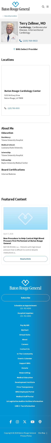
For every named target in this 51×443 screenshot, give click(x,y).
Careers (24, 344)
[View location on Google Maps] (27, 77)
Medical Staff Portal (24, 396)
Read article (25, 235)
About (24, 339)
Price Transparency (25, 387)
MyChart (24, 330)
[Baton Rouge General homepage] (21, 6)
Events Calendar (25, 358)
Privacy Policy (26, 436)
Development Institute (25, 382)
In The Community (25, 353)
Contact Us (25, 349)
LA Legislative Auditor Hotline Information (25, 401)
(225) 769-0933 (29, 41)
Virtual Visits (24, 334)
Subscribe (25, 297)
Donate (25, 368)
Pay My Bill (24, 325)
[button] (48, 7)
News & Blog (24, 373)
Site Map (41, 433)
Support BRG (24, 363)
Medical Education (25, 377)
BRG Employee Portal (25, 392)
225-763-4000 (25, 316)
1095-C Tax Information (25, 406)
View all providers (10, 16)
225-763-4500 (25, 308)
